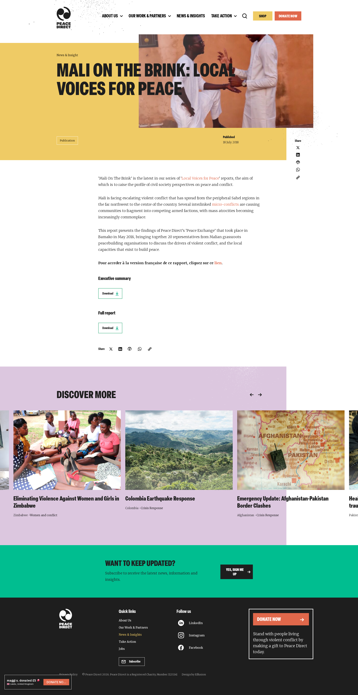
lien (218, 263)
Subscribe (134, 661)
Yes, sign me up (235, 572)
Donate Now (288, 16)
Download (107, 293)
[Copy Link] (298, 177)
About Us (125, 620)
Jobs (122, 649)
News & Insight (67, 55)
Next (260, 395)
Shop (262, 16)
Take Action (127, 641)
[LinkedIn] (298, 155)
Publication (67, 140)
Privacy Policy (68, 674)
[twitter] (298, 147)
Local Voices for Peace (200, 178)
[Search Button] (244, 16)
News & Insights (130, 634)
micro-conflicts (225, 204)
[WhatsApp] (298, 169)
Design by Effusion (194, 674)
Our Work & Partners (133, 627)
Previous (252, 395)
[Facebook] (298, 163)
